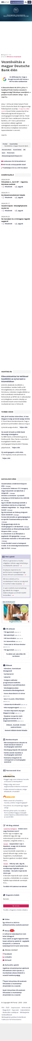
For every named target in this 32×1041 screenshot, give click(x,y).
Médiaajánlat (24, 1012)
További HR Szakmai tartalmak (15, 886)
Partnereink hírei (13, 770)
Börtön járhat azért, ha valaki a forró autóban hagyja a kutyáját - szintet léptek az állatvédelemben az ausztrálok (16, 814)
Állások (9, 665)
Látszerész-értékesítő (15, 704)
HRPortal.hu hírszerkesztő (14, 56)
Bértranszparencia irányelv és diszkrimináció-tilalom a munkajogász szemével (15, 745)
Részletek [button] (8, 187)
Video (7, 919)
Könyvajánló (10, 931)
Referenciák (26, 1008)
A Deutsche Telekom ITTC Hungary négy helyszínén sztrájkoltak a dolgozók (14, 490)
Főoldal (5, 144)
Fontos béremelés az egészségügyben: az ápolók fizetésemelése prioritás (16, 519)
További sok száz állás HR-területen (16, 655)
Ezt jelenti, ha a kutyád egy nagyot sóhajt (16, 807)
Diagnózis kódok (12, 895)
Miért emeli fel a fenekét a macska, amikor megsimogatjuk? (15, 802)
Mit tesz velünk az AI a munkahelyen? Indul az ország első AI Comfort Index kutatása (15, 581)
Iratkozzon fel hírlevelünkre (11, 1019)
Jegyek (20, 187)
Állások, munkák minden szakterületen (16, 726)
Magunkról (6, 1010)
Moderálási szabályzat (10, 1012)
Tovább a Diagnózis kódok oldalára (15, 910)
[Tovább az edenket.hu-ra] (16, 775)
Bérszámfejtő (12, 635)
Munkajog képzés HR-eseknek (15, 750)
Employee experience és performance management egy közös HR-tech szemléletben (14, 572)
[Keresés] (25, 2)
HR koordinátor (13, 638)
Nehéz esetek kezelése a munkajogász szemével (13, 754)
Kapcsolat (15, 1010)
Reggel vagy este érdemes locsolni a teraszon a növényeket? (16, 780)
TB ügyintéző (12, 632)
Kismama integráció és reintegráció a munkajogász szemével (15, 760)
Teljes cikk (24, 427)
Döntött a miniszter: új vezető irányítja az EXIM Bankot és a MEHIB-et (15, 498)
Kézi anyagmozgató (15, 707)
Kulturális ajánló (11, 965)
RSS (3, 1008)
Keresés (6, 899)
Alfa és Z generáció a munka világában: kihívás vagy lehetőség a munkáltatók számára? (15, 563)
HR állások (10, 629)
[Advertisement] (16, 299)
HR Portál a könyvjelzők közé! (14, 165)
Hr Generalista (13, 641)
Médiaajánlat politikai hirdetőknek (14, 1017)
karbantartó (9, 674)
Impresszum (15, 1008)
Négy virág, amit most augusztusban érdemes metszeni (16, 785)
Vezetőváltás (14, 144)
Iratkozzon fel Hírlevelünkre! (14, 161)
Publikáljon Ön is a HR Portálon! (15, 168)
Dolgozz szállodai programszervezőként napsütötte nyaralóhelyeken (14, 682)
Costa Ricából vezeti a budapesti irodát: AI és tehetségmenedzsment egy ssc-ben (15, 545)
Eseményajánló (7, 175)
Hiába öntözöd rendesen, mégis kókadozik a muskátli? (15, 790)
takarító (7, 677)
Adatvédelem (25, 1010)
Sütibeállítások (7, 1015)
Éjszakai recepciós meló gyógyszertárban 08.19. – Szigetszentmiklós (13, 718)
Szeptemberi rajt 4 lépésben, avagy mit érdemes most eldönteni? (14, 846)
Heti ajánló (10, 557)
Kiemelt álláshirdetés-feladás (16, 730)
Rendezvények (12, 740)
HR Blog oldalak (12, 825)
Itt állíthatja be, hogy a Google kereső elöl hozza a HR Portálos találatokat (18, 79)
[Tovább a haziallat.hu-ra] (16, 797)
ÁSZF (7, 1008)
